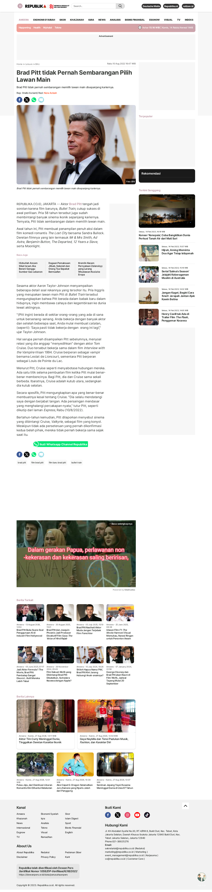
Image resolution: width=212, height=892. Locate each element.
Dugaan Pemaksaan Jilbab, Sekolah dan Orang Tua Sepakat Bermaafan (59, 267)
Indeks (189, 19)
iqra (91, 19)
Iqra (43, 818)
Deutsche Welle (151, 6)
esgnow (154, 19)
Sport (68, 823)
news (101, 19)
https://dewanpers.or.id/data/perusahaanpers (43, 874)
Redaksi (45, 852)
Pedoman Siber (73, 852)
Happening (25, 27)
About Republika (25, 852)
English (69, 832)
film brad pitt (37, 462)
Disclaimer (22, 857)
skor (62, 19)
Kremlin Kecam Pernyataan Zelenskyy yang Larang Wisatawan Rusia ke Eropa (90, 269)
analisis (115, 19)
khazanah (77, 19)
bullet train (76, 462)
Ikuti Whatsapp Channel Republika (63, 444)
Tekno (58, 27)
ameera (24, 19)
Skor (67, 813)
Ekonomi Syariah (44, 19)
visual (168, 19)
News (20, 823)
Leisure (29, 64)
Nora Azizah (50, 92)
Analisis (45, 823)
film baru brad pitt (57, 462)
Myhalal (47, 27)
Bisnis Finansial (135, 19)
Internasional (23, 827)
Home (20, 64)
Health (37, 27)
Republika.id (171, 6)
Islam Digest (71, 818)
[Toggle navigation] (20, 6)
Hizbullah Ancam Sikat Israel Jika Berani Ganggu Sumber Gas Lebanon (31, 267)
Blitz (37, 64)
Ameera (21, 813)
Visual (44, 832)
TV (179, 19)
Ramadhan (46, 837)
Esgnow (21, 832)
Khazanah (22, 818)
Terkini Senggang (149, 190)
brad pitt (22, 462)
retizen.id (188, 6)
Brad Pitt (75, 204)
